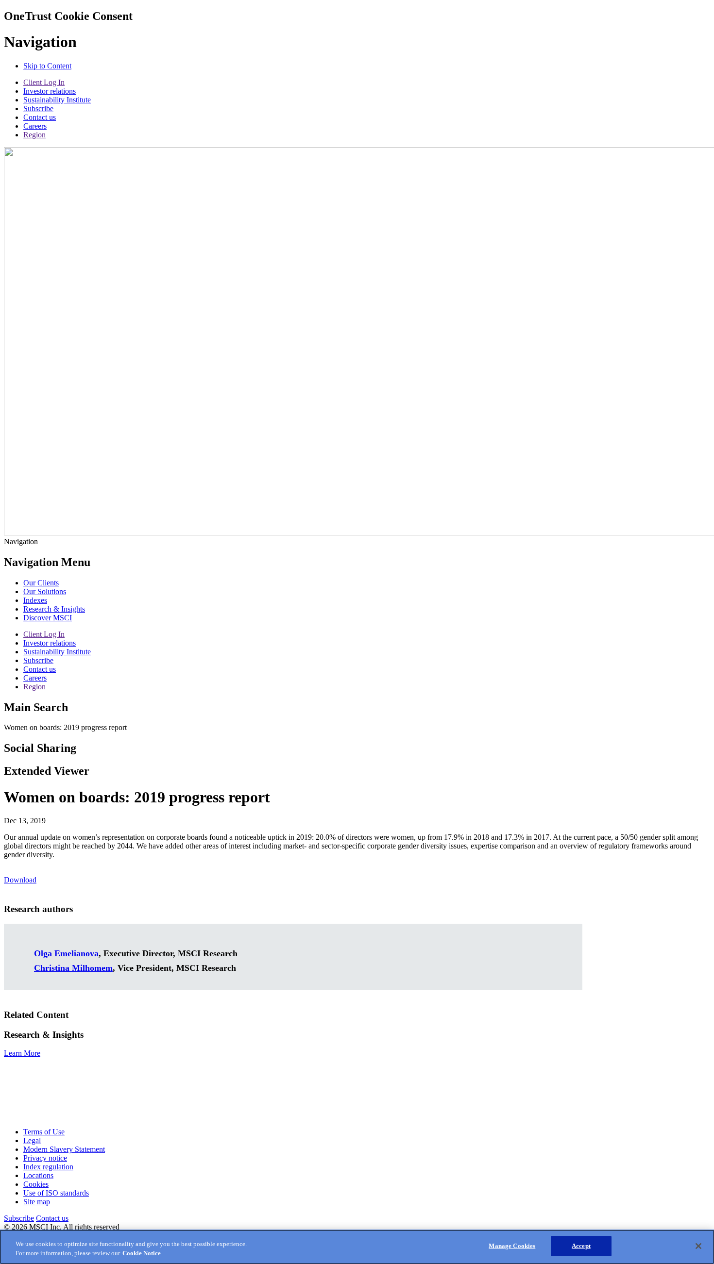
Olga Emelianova (66, 953)
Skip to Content (47, 66)
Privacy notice (45, 1158)
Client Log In (44, 82)
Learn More (22, 1053)
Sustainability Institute (57, 100)
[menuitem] (41, 583)
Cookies (36, 1184)
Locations (38, 1175)
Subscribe (38, 108)
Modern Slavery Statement (64, 1149)
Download (20, 880)
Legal (32, 1140)
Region (34, 135)
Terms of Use (44, 1132)
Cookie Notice (141, 1253)
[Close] (698, 1246)
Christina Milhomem (73, 968)
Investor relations (49, 91)
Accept (581, 1245)
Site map (36, 1201)
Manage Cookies (512, 1245)
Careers (35, 126)
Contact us (39, 117)
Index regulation (48, 1167)
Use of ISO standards (56, 1193)
